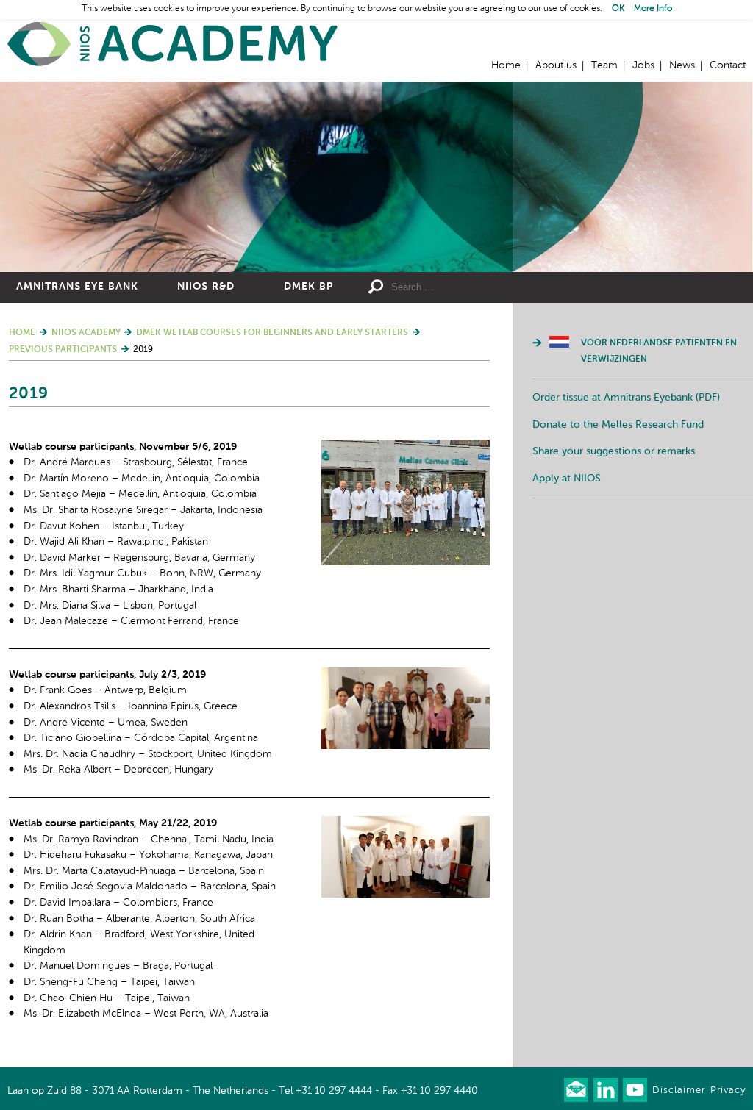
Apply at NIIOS (566, 478)
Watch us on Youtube (635, 1090)
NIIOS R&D (206, 287)
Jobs (643, 65)
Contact (728, 65)
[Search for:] (479, 287)
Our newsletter (576, 1090)
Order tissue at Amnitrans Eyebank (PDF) (626, 398)
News (682, 65)
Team (604, 65)
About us (556, 65)
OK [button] (618, 8)
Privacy (728, 1090)
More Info (653, 8)
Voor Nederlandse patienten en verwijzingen (659, 351)
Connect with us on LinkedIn (605, 1090)
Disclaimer (678, 1090)
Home (172, 44)
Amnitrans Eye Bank (77, 287)
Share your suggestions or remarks (613, 451)
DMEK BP (308, 287)
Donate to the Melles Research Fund (618, 425)
